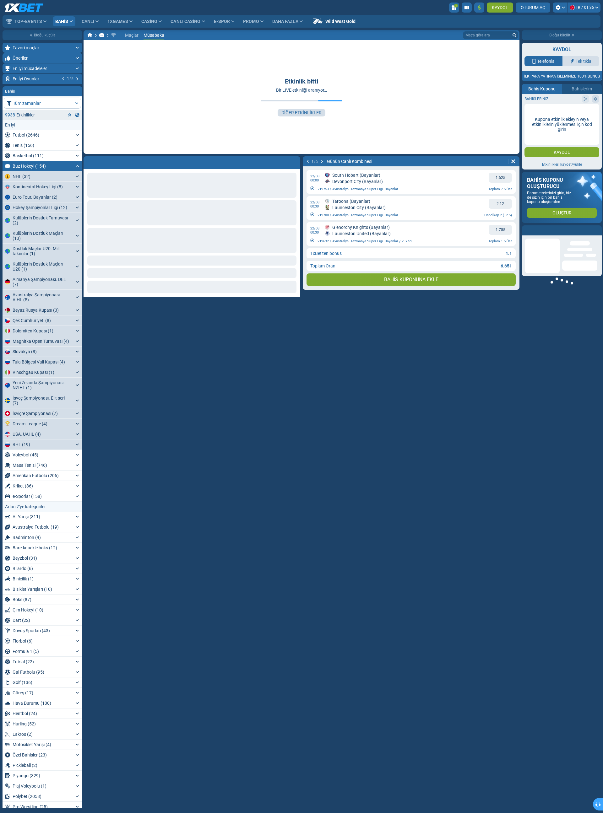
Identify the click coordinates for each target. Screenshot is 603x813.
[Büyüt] (77, 48)
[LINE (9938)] (90, 35)
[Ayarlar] (560, 8)
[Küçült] (77, 204)
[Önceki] (63, 78)
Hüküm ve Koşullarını (578, 133)
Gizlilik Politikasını (541, 137)
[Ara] (514, 35)
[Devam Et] (77, 78)
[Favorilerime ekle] (76, 89)
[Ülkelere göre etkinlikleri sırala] (77, 153)
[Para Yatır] (479, 8)
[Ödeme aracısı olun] (467, 8)
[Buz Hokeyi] (102, 35)
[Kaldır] (513, 161)
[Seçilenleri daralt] (69, 153)
